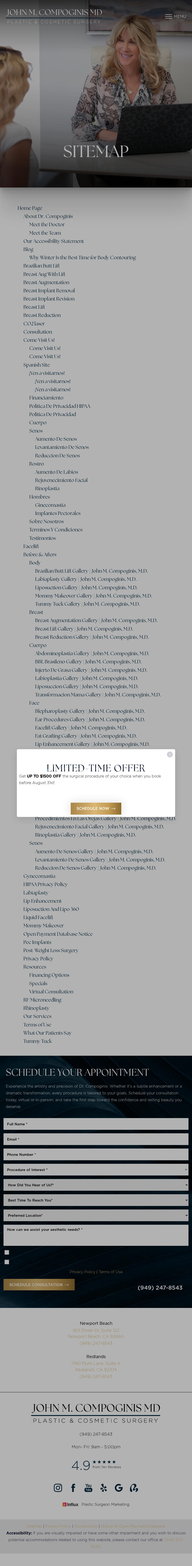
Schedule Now (93, 808)
